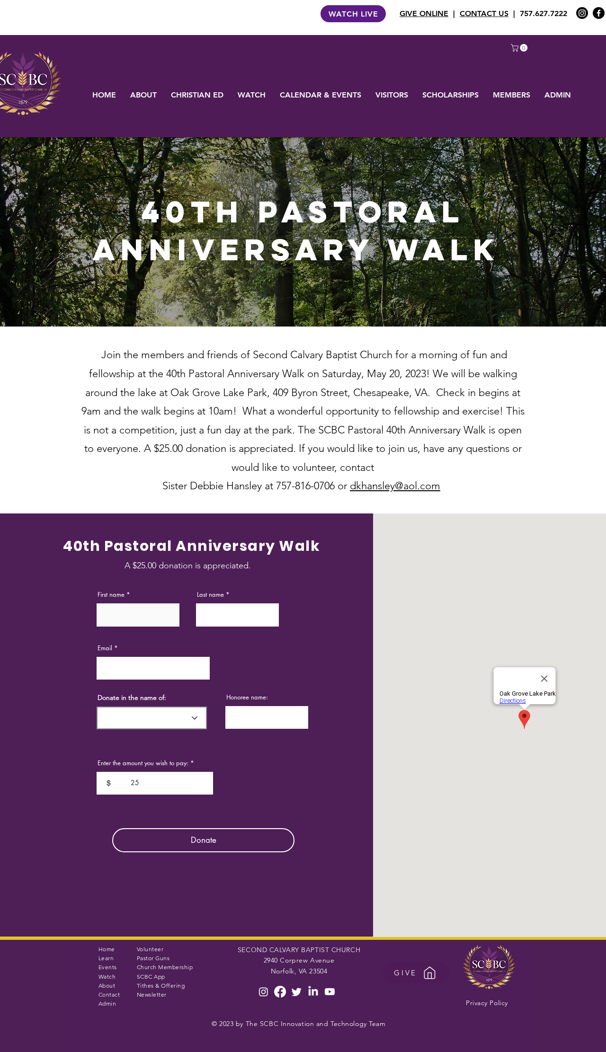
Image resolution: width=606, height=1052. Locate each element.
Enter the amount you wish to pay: (143, 763)
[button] (520, 48)
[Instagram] (582, 13)
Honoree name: (247, 697)
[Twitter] (297, 992)
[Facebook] (599, 13)
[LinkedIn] (313, 992)
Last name (210, 595)
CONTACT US (484, 13)
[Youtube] (330, 992)
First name (111, 595)
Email (105, 648)
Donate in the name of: (132, 697)
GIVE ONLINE (424, 13)
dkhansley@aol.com (395, 485)
